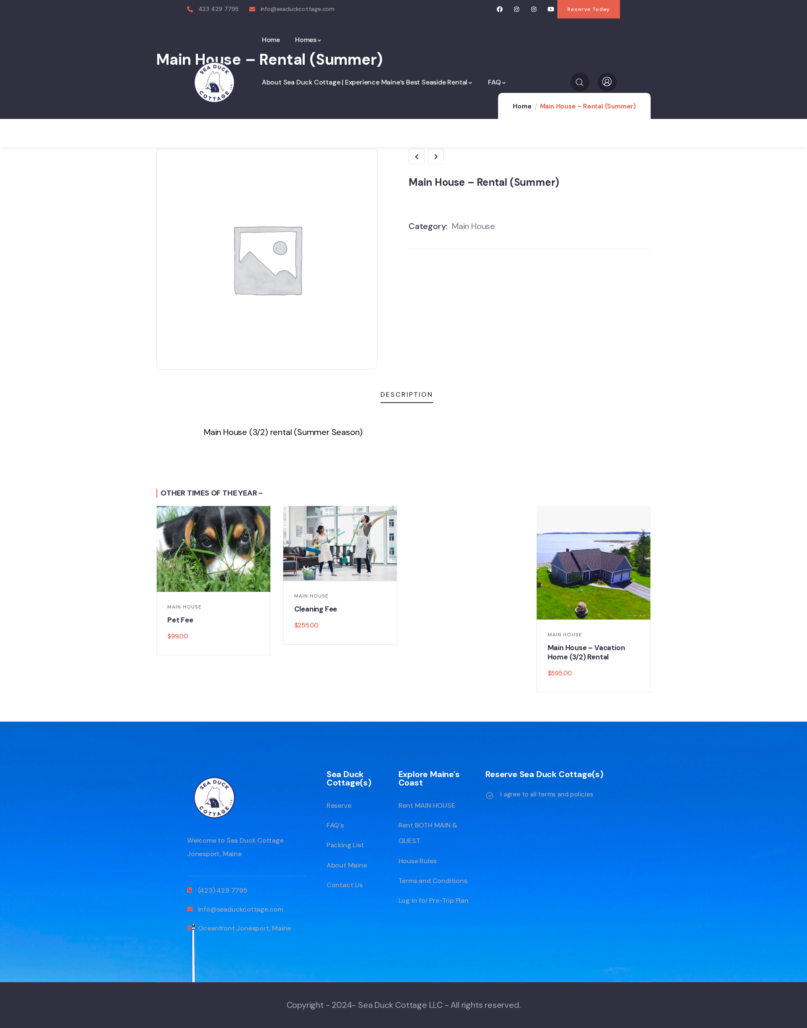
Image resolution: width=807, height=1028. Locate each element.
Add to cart (218, 581)
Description (406, 394)
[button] (651, 600)
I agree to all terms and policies (546, 794)
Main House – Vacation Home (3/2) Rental (586, 652)
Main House (473, 226)
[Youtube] (550, 9)
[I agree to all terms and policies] (489, 795)
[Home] (214, 82)
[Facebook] (499, 9)
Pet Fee (180, 620)
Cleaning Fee (316, 609)
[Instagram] (516, 9)
